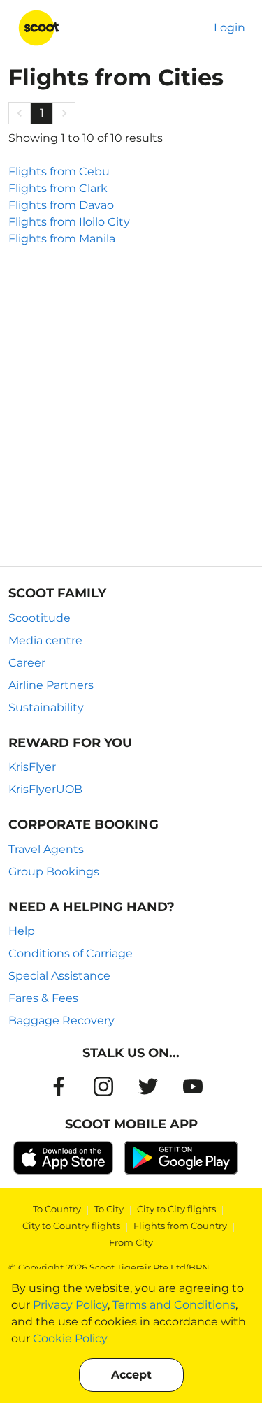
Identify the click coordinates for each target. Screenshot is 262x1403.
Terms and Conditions (173, 1304)
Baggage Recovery (61, 1020)
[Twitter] (148, 1086)
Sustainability (46, 707)
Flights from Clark (58, 188)
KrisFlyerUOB (45, 789)
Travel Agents (46, 849)
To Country (57, 1208)
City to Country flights (71, 1225)
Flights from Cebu (59, 171)
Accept (131, 1374)
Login (229, 27)
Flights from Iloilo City (69, 221)
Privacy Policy (70, 1304)
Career (26, 662)
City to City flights (176, 1208)
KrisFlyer (32, 766)
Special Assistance (59, 975)
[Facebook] (58, 1086)
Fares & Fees (43, 998)
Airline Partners (51, 685)
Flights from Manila (61, 238)
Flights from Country (180, 1225)
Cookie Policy (70, 1338)
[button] (19, 113)
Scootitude (39, 618)
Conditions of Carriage (70, 953)
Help (21, 931)
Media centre (45, 640)
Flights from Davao (61, 205)
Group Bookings (53, 871)
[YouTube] (193, 1086)
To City (109, 1208)
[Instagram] (103, 1086)
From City (131, 1242)
